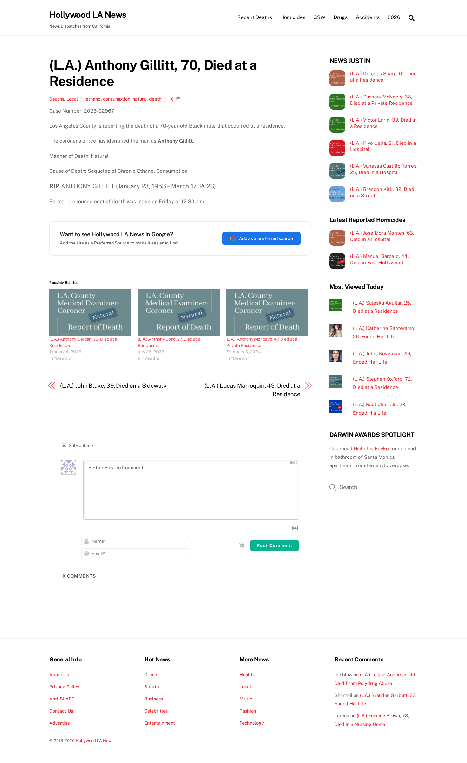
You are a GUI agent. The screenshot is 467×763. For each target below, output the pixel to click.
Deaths (56, 99)
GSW (319, 17)
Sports (151, 686)
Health (247, 674)
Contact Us (61, 710)
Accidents (368, 17)
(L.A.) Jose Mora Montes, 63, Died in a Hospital (382, 236)
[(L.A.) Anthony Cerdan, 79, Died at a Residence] (90, 312)
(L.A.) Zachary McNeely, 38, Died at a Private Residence (381, 100)
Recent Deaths (254, 17)
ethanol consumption (108, 99)
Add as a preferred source (266, 238)
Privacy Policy (64, 686)
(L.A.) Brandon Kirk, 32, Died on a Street (382, 192)
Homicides (292, 17)
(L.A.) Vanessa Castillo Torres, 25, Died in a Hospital (384, 169)
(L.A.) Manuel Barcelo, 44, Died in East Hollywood (379, 259)
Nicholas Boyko (371, 448)
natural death (146, 99)
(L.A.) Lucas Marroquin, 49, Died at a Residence (252, 389)
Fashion (248, 710)
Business (153, 698)
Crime (150, 674)
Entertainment (159, 723)
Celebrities (156, 710)
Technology (252, 723)
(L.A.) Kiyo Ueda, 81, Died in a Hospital (383, 146)
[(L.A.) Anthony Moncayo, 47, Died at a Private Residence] (267, 312)
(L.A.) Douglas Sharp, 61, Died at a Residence (383, 77)
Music (246, 698)
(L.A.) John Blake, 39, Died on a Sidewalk (113, 385)
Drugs (341, 17)
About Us (59, 674)
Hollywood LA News (95, 740)
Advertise (59, 723)
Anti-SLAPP (61, 698)
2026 (394, 17)
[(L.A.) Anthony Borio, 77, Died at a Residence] (179, 312)
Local (72, 99)
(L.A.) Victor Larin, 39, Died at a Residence (383, 123)
